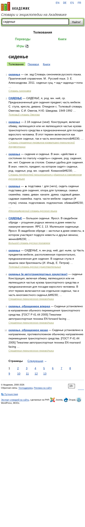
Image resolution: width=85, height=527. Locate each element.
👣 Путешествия (9, 394)
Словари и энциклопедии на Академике (34, 15)
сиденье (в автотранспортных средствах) (37, 274)
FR (79, 3)
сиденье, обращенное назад (28, 330)
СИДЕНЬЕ (15, 98)
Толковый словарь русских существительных (34, 267)
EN (57, 3)
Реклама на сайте (43, 388)
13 (44, 373)
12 (36, 373)
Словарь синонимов (19, 91)
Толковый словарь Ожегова (24, 114)
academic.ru (15, 6)
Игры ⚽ (23, 46)
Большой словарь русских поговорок (29, 243)
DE (65, 3)
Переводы (22, 39)
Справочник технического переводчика (31, 299)
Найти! (76, 22)
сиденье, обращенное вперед (29, 306)
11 (27, 373)
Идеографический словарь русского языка (32, 211)
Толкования (42, 32)
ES (72, 3)
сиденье (14, 74)
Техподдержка (25, 388)
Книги (62, 39)
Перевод (33, 64)
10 (18, 373)
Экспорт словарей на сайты (15, 400)
